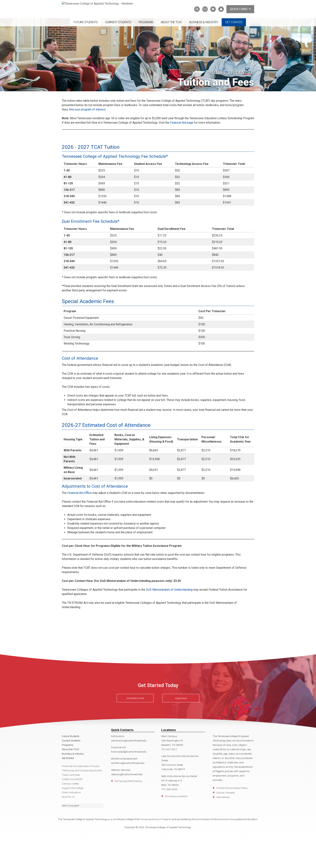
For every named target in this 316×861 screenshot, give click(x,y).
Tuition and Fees (71, 774)
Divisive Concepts (225, 792)
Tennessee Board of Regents (155, 819)
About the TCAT (171, 22)
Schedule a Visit (135, 698)
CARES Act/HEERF (72, 779)
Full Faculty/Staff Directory (128, 781)
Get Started (233, 22)
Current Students (118, 22)
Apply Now (181, 698)
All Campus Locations (176, 796)
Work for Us (68, 796)
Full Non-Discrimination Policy (231, 788)
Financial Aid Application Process (80, 766)
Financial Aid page (181, 122)
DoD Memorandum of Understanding (169, 589)
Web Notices (223, 797)
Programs (146, 22)
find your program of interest (87, 109)
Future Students (86, 22)
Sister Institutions (71, 792)
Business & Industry (203, 22)
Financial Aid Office (79, 493)
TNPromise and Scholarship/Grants (82, 770)
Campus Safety (70, 783)
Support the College (72, 788)
